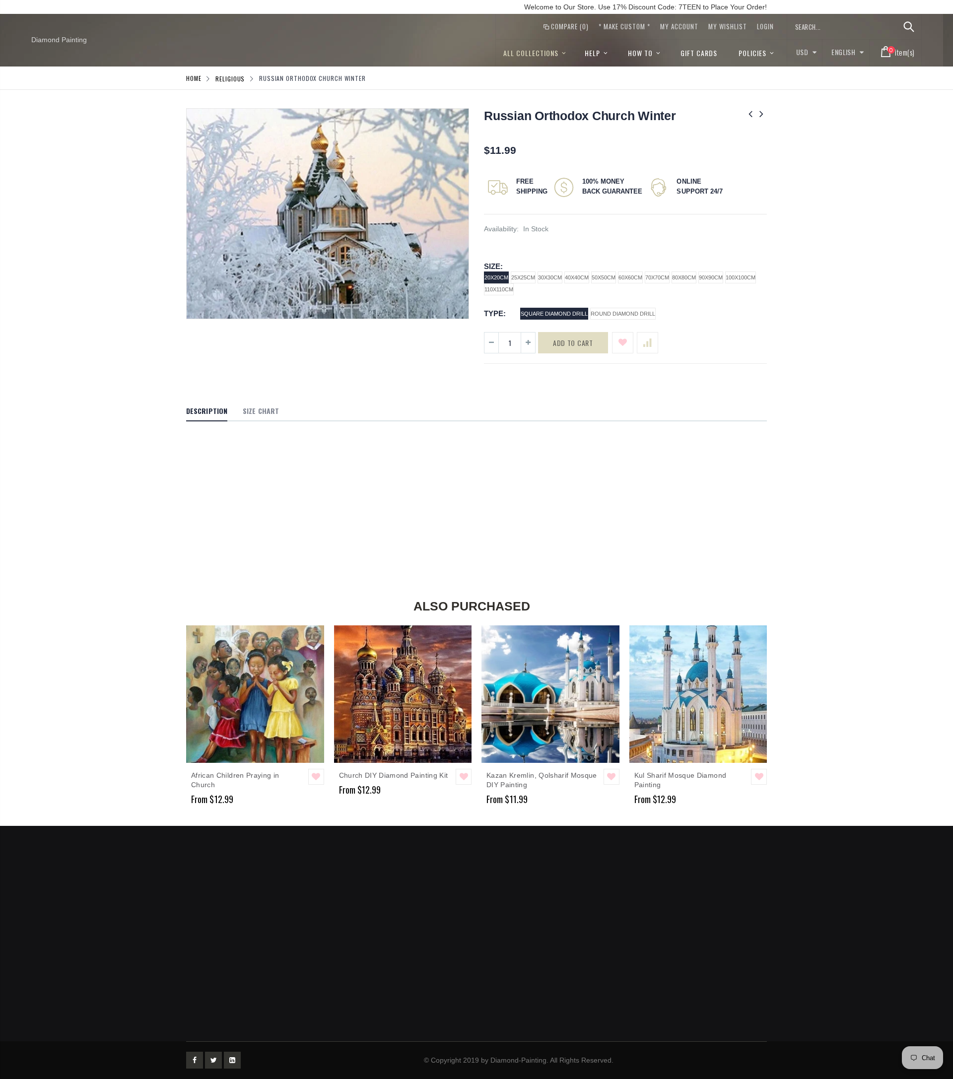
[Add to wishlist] (622, 342)
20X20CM (496, 277)
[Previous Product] (750, 114)
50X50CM (603, 277)
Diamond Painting (59, 39)
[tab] (206, 411)
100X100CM (740, 277)
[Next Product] (761, 114)
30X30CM (550, 277)
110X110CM (498, 289)
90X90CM (711, 277)
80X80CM (684, 277)
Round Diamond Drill (623, 314)
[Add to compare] (647, 342)
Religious (230, 78)
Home (194, 78)
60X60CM (630, 277)
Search (908, 26)
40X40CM (577, 277)
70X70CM (657, 277)
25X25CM (523, 277)
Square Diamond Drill (554, 314)
